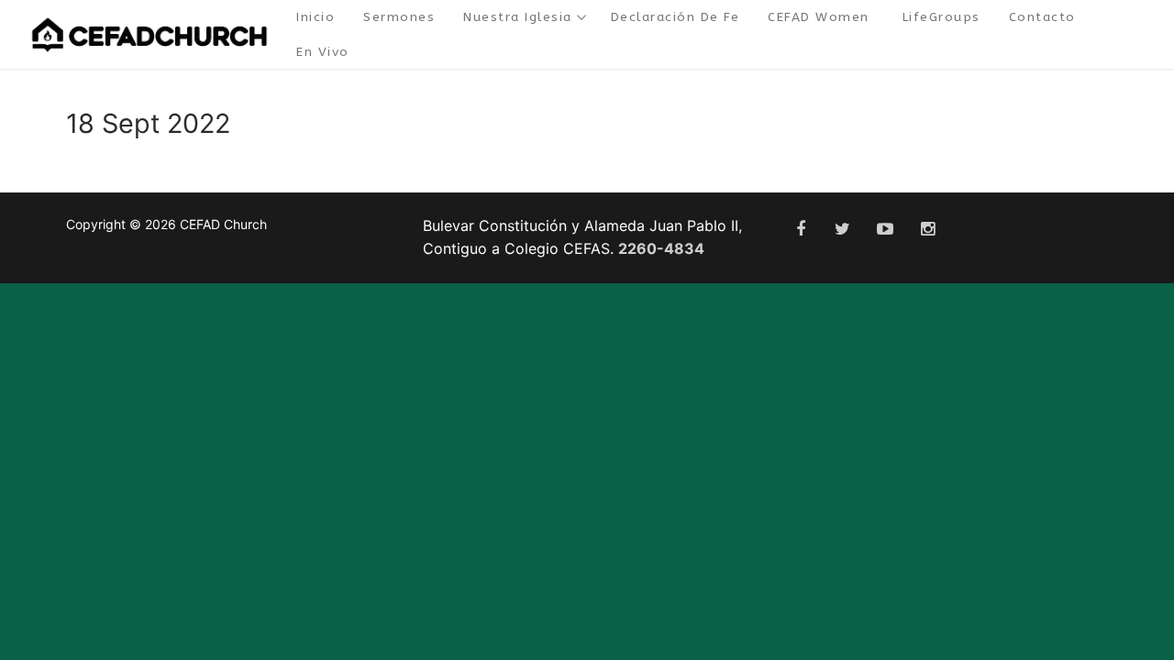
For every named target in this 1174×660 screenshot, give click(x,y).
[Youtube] (885, 229)
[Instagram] (927, 229)
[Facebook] (799, 229)
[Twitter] (843, 229)
